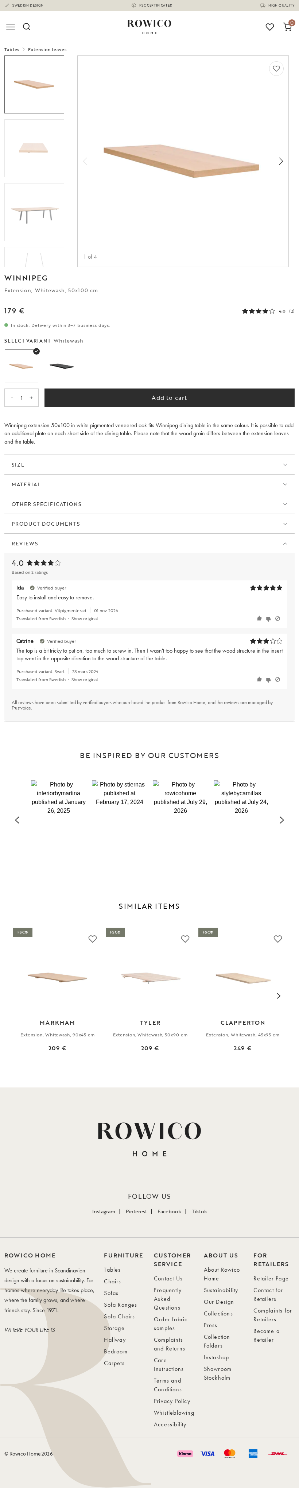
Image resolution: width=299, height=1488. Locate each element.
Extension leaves (47, 49)
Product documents (46, 523)
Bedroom (115, 1351)
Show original (84, 618)
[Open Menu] (11, 27)
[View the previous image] (20, 996)
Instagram (103, 1211)
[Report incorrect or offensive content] (277, 618)
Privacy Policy (172, 1401)
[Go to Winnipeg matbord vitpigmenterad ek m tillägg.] (34, 212)
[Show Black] (61, 366)
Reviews (25, 543)
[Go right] (281, 161)
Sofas (111, 1293)
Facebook (169, 1211)
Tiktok (199, 1211)
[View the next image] (278, 996)
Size (18, 464)
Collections (218, 1313)
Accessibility (170, 1424)
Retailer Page (271, 1278)
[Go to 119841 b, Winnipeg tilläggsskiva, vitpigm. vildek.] (34, 148)
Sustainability (221, 1290)
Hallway (114, 1340)
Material (26, 484)
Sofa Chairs (119, 1316)
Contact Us (168, 1278)
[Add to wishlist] (276, 68)
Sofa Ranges (120, 1305)
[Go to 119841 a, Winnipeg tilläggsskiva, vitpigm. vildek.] (34, 84)
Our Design (219, 1302)
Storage (114, 1328)
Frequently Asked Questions (168, 1298)
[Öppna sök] (26, 27)
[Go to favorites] (270, 27)
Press (211, 1325)
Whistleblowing (174, 1413)
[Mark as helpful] (260, 618)
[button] (58, 818)
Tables (11, 49)
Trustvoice (21, 707)
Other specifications (46, 504)
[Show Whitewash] (21, 366)
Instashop (216, 1357)
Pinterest (136, 1211)
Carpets (114, 1363)
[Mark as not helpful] (269, 618)
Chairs (112, 1281)
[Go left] (85, 161)
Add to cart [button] (169, 397)
